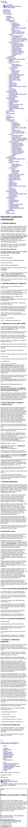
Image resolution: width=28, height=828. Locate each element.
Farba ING (14, 22)
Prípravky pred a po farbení (18, 31)
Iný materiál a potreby (14, 107)
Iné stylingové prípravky (17, 35)
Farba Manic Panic (16, 25)
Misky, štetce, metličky (14, 61)
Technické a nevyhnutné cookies (9, 822)
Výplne (11, 81)
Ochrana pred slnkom (17, 48)
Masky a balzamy (16, 47)
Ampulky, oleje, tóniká (17, 43)
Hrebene (11, 60)
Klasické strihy (15, 72)
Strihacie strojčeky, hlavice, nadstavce (17, 86)
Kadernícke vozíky (13, 92)
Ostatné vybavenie (13, 96)
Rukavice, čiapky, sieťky (14, 76)
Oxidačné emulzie (16, 30)
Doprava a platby (7, 768)
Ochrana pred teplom (17, 50)
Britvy (13, 69)
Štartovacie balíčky (10, 113)
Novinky (8, 19)
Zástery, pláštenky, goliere (15, 79)
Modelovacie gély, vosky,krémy (19, 38)
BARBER (8, 16)
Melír (13, 29)
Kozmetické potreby (8, 756)
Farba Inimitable (15, 24)
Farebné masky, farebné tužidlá (19, 28)
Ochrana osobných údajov (9, 764)
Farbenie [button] (11, 21)
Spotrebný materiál (13, 101)
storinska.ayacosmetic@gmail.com (13, 6)
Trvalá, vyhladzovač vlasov (18, 33)
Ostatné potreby (12, 90)
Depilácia (11, 103)
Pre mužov (11, 56)
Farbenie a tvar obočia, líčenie (16, 104)
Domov (5, 745)
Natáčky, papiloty (13, 83)
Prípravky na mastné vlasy (18, 51)
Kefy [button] (10, 63)
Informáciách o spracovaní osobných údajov (12, 816)
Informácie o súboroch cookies (16, 783)
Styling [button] (11, 34)
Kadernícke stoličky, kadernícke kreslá (18, 94)
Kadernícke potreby (7, 753)
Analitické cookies (6, 823)
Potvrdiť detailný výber (6, 826)
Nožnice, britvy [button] (13, 68)
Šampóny (14, 55)
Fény (10, 87)
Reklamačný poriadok (8, 767)
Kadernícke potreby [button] (10, 57)
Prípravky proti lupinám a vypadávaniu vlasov (18, 53)
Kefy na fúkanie (15, 64)
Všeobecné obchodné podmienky (11, 763)
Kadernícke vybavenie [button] (11, 91)
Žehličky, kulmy (13, 85)
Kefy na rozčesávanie (17, 65)
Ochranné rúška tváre (14, 100)
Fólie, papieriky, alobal (14, 78)
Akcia (7, 112)
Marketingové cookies (7, 825)
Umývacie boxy (12, 95)
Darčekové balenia (10, 111)
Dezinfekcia (12, 99)
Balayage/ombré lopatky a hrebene (17, 59)
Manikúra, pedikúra (13, 105)
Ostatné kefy (15, 66)
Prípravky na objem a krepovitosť (19, 39)
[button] (6, 10)
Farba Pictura (15, 26)
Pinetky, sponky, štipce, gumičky (16, 74)
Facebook (4, 782)
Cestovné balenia (10, 17)
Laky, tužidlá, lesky (16, 37)
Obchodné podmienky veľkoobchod (11, 766)
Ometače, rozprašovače (14, 77)
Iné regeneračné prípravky (18, 44)
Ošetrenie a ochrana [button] (13, 42)
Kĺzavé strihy (15, 73)
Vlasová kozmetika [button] (10, 20)
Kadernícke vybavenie (8, 754)
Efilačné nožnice (16, 70)
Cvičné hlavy (12, 89)
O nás (4, 762)
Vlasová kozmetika (7, 752)
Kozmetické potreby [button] (11, 98)
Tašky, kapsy (12, 82)
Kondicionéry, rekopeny (17, 46)
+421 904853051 (9, 5)
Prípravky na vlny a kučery (18, 41)
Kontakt (5, 770)
